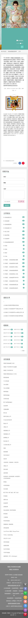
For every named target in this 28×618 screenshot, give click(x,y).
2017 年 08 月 (17, 321)
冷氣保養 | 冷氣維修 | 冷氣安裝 (11, 440)
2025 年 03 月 (7, 307)
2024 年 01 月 (7, 314)
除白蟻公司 (6, 419)
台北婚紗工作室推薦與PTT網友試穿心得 (13, 287)
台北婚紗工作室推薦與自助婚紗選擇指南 (13, 294)
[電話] (25, 597)
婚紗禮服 (7, 213)
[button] (2, 14)
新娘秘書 (7, 199)
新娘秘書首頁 (8, 195)
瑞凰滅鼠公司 (7, 408)
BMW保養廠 (6, 373)
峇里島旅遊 (6, 377)
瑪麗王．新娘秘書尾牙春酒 (11, 259)
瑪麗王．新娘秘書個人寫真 (11, 252)
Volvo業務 (6, 362)
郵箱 (5, 161)
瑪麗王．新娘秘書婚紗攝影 (11, 238)
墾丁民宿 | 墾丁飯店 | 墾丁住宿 (11, 470)
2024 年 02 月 (17, 311)
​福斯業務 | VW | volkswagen (10, 534)
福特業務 (6, 451)
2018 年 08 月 (7, 321)
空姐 (6, 234)
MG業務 (5, 492)
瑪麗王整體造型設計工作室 (10, 352)
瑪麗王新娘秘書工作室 (9, 341)
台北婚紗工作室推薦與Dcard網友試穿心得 (14, 290)
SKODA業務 (6, 520)
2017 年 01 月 (17, 325)
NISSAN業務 (7, 499)
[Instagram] (25, 610)
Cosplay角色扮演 (8, 398)
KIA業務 (5, 474)
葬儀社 (5, 460)
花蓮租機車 (6, 387)
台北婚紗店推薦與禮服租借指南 (11, 283)
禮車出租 (6, 478)
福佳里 (5, 437)
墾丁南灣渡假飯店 (8, 380)
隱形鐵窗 (6, 430)
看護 (5, 426)
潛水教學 (6, 447)
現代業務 (6, 467)
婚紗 (6, 231)
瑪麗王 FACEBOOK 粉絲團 (10, 345)
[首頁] (25, 589)
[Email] (25, 601)
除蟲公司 (6, 401)
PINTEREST (7, 433)
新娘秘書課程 (8, 202)
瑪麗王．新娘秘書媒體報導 (11, 248)
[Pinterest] (25, 614)
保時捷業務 (6, 506)
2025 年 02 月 (17, 307)
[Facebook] (25, 606)
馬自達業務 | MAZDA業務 (10, 488)
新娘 (6, 227)
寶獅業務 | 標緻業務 (8, 502)
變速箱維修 (6, 355)
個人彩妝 (7, 209)
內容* (5, 167)
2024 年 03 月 (7, 311)
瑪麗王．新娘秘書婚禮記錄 (11, 263)
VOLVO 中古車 (7, 516)
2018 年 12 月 (7, 318)
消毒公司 (6, 405)
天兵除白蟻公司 (7, 423)
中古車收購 (6, 359)
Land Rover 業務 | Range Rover (11, 509)
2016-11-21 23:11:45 (12, 66)
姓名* (5, 155)
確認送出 (7, 183)
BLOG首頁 (3, 29)
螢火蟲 (5, 391)
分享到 (15, 141)
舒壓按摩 (6, 485)
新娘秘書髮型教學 (12, 29)
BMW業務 (6, 370)
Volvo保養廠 (6, 366)
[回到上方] (25, 584)
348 (23, 66)
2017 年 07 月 (7, 325)
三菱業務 (6, 495)
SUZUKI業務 (7, 527)
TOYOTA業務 (7, 531)
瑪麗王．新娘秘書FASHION (11, 255)
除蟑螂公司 (6, 416)
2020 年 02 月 (17, 314)
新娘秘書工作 (8, 206)
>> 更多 (22, 329)
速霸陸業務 (6, 523)
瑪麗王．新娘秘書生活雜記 (11, 245)
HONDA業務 (6, 463)
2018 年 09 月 (17, 318)
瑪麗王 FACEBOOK (8, 348)
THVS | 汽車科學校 (8, 513)
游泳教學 (6, 384)
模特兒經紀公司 (7, 394)
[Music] (22, 25)
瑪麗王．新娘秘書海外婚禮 (11, 241)
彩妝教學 (7, 217)
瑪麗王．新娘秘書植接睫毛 (11, 266)
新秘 (6, 224)
